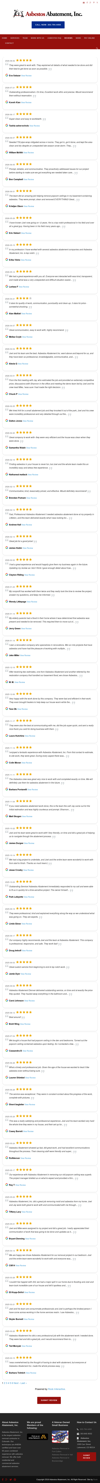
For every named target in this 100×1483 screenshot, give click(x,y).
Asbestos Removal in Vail (62, 1455)
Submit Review (49, 1400)
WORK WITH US (37, 38)
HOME (4, 38)
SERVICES (14, 38)
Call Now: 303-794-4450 (48, 25)
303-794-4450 (86, 1429)
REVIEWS (68, 38)
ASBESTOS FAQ (54, 38)
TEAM (25, 38)
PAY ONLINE (89, 38)
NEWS (78, 38)
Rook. (95, 1479)
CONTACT (9, 43)
